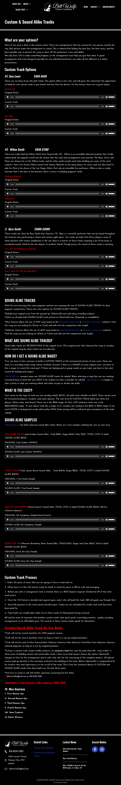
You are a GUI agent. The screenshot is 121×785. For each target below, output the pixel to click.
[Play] (8, 97)
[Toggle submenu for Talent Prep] (27, 9)
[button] (95, 749)
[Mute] (106, 97)
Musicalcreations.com (69, 322)
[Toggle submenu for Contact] (99, 6)
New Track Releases (70, 758)
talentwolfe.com (12, 425)
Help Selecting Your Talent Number (72, 749)
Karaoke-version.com (92, 322)
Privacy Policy (79, 780)
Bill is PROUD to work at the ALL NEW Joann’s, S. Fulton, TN (74, 766)
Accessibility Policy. (69, 780)
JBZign (65, 782)
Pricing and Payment (43, 748)
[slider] (111, 97)
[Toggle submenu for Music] (30, 4)
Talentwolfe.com (12, 376)
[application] (60, 97)
